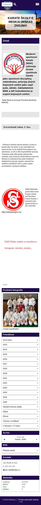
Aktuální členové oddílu (12, 407)
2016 (5, 359)
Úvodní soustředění (11, 329)
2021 (5, 378)
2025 (5, 397)
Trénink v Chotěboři (11, 421)
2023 (5, 388)
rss (21, 502)
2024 (5, 392)
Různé (5, 416)
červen (17, 439)
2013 (5, 345)
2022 (5, 383)
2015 (5, 354)
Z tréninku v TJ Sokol (11, 426)
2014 (5, 349)
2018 (5, 369)
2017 (5, 364)
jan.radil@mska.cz (12, 470)
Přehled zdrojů (9, 450)
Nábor (5, 412)
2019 (5, 373)
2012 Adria (7, 340)
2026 (5, 402)
